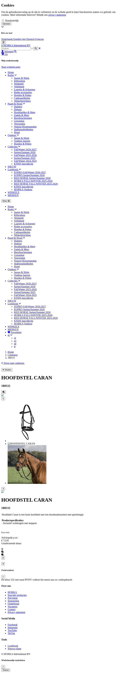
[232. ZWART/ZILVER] (2, 492)
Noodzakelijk (12, 20)
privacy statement (57, 14)
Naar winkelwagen (10, 67)
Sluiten (6, 670)
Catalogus (13, 354)
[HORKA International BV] (15, 45)
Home (11, 352)
